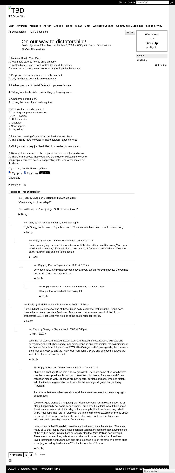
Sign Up (122, 2)
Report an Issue (136, 468)
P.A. (40, 222)
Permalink (20, 198)
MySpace (17, 173)
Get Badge (161, 65)
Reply (23, 214)
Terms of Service (158, 468)
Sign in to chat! (151, 471)
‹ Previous (16, 454)
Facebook (32, 173)
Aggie (34, 468)
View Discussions (35, 49)
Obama (44, 168)
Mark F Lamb (41, 45)
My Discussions (39, 31)
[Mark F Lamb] (14, 48)
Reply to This (17, 184)
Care (17, 168)
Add (132, 32)
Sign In (131, 2)
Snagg (36, 197)
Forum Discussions (100, 45)
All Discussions (17, 31)
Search (171, 2)
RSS (10, 460)
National (34, 168)
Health (25, 168)
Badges (119, 468)
